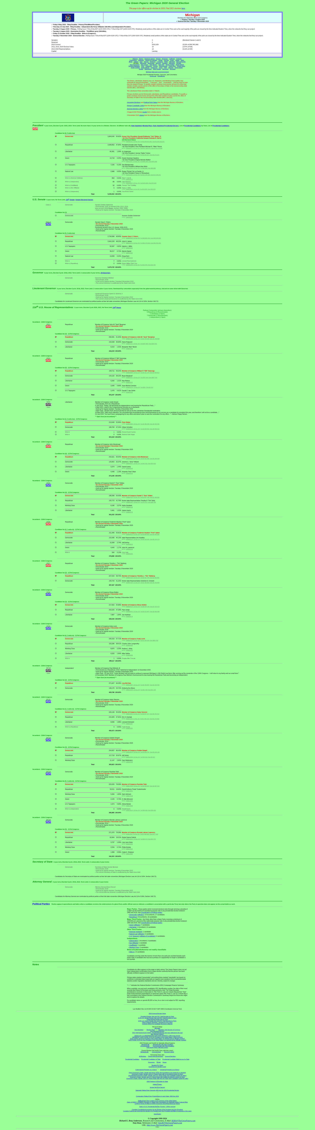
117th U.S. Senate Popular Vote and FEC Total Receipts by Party (157, 1018)
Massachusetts (181, 61)
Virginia (141, 69)
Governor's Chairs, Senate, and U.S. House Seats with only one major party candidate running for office (157, 1078)
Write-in (131, 952)
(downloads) (157, 1114)
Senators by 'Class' (157, 1065)
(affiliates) (140, 915)
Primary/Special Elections (155, 1056)
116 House (117, 307)
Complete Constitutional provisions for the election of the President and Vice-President (157, 1109)
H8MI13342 (129, 801)
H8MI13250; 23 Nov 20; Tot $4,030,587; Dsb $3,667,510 (142, 786)
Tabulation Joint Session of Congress (169, 1029)
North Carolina (170, 64)
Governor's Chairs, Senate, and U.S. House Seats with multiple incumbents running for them (157, 1077)
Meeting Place (147, 126)
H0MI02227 (129, 382)
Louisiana (160, 61)
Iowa (141, 61)
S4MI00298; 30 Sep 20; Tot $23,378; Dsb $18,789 (141, 265)
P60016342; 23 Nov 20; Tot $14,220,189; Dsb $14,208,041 (143, 175)
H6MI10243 (129, 844)
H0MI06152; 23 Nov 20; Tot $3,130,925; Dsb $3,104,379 (142, 539)
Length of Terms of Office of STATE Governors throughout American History (157, 1103)
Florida (160, 60)
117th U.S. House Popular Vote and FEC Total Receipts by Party (157, 1021)
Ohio (142, 66)
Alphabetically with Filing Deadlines (163, 1044)
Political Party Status (150, 102)
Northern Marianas (134, 66)
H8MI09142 (129, 650)
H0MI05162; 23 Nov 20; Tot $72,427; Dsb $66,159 (141, 502)
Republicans (161, 76)
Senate (159, 1062)
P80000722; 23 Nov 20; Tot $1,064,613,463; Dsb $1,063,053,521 (145, 141)
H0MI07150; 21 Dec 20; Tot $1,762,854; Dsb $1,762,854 (142, 582)
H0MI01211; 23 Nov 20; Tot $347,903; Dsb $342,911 (141, 343)
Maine (166, 61)
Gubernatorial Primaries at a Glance (146, 1069)
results (144, 112)
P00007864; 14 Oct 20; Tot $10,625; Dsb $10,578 (140, 189)
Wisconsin (165, 69)
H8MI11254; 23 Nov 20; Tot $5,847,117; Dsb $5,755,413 (142, 714)
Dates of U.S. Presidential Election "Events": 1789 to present (157, 1106)
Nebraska (172, 63)
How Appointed (136, 126)
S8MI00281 (129, 217)
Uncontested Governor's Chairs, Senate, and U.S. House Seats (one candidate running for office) (157, 1075)
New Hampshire (134, 64)
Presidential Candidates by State (151, 1059)
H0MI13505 (129, 805)
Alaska (141, 58)
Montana (164, 63)
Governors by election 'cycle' (157, 1066)
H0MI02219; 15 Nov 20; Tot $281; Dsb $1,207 (139, 387)
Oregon (155, 66)
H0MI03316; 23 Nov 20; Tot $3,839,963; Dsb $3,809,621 (142, 429)
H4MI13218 (129, 796)
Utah (165, 67)
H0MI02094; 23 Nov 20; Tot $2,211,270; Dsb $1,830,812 (142, 372)
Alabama (135, 58)
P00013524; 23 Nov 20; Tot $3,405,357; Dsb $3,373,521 (142, 155)
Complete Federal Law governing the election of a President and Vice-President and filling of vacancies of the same (157, 1111)
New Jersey (144, 64)
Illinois (130, 61)
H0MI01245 (129, 348)
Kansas (146, 61)
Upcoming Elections (133, 102)
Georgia (166, 60)
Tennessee (154, 67)
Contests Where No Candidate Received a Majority (157, 1024)
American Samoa (149, 58)
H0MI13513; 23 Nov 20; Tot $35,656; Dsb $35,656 (141, 810)
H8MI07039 (129, 762)
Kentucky (153, 61)
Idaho (182, 60)
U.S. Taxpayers (134, 936)
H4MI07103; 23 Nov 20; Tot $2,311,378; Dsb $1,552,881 (142, 577)
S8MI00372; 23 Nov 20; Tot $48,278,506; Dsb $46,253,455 (143, 243)
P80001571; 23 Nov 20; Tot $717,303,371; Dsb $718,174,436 (144, 148)
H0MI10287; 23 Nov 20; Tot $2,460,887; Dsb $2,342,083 (142, 685)
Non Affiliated (133, 943)
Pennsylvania (163, 66)
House (164, 1062)
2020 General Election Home (157, 1013)
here (183, 8)
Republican (133, 917)
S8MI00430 (129, 253)
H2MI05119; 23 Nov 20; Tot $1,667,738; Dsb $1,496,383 (142, 497)
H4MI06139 (129, 549)
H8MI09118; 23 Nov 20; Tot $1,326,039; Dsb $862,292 (142, 640)
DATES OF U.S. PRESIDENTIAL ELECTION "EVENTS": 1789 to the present (157, 1035)
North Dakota (180, 64)
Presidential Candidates (192, 126)
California (172, 58)
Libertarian (133, 927)
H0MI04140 (129, 468)
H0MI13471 (129, 791)
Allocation (157, 1028)
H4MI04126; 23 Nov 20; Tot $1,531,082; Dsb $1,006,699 (142, 458)
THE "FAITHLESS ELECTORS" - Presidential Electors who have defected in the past (157, 1032)
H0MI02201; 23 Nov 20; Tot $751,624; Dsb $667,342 (141, 377)
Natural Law (133, 934)
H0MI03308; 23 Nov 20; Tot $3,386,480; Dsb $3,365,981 (142, 424)
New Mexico (153, 64)
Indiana (136, 61)
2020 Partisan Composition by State (157, 1081)
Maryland (172, 61)
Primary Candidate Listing (135, 106)
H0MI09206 (129, 655)
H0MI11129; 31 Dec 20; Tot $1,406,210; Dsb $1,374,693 (142, 719)
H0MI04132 (129, 473)
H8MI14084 (129, 854)
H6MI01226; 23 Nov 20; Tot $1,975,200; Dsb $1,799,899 (142, 339)
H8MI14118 (129, 849)
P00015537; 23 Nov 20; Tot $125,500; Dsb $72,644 (141, 183)
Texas (161, 67)
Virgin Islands (179, 67)
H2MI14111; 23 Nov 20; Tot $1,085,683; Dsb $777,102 (142, 834)
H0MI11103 (129, 728)
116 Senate (70, 200)
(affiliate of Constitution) (148, 936)
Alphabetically (145, 1044)
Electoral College (169, 1052)
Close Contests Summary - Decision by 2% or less (157, 1022)
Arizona (158, 58)
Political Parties (41, 904)
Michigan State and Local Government (157, 72)
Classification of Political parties (151, 912)
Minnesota (143, 63)
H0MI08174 (129, 616)
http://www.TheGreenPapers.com (160, 1125)
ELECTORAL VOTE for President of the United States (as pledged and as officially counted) (157, 1038)
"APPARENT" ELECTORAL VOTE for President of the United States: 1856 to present (157, 1037)
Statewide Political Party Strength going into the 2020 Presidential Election (157, 1090)
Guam (172, 60)
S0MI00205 (129, 248)
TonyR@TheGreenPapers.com (170, 1123)
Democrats (153, 76)
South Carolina (135, 67)
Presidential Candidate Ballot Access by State (175, 1059)
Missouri (158, 63)
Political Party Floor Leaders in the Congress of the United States (157, 1100)
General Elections (170, 1056)
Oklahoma (149, 66)
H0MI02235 (129, 392)
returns (141, 115)
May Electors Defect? (157, 1034)
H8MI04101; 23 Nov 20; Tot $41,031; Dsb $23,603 (141, 463)
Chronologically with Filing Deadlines (163, 1046)
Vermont (170, 67)
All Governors (105, 273)
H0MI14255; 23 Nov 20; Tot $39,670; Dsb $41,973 (141, 839)
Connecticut (133, 60)
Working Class (134, 947)
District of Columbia (151, 60)
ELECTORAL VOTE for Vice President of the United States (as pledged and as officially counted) (157, 1040)
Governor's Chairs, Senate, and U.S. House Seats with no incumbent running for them (157, 1074)
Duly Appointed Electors (157, 1031)
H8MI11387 (129, 723)
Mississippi (151, 63)
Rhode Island (181, 66)
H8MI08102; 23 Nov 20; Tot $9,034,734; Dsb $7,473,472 (142, 606)
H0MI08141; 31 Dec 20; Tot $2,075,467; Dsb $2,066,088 (142, 611)
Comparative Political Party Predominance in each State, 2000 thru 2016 (157, 1096)
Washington (148, 69)
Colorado (179, 58)
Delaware (141, 60)
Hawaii (177, 60)
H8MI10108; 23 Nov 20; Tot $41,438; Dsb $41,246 (141, 690)
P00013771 (129, 179)
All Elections (142, 1056)
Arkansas (165, 58)
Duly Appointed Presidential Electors (166, 126)
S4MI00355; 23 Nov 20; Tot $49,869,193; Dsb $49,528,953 (143, 238)
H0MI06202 (129, 554)
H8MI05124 (129, 507)
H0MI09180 (129, 645)
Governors (151, 1062)
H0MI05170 (129, 512)
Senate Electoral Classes (84, 200)
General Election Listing (135, 109)
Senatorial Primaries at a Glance (169, 1069)
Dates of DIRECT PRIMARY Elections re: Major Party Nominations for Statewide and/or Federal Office (157, 1102)
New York (161, 64)
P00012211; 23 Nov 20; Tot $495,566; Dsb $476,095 (141, 161)
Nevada (178, 63)
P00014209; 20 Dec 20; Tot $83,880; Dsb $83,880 (141, 168)
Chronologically (145, 1046)
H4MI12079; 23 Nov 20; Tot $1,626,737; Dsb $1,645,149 (142, 752)
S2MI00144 (129, 258)
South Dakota (145, 67)
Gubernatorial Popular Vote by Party (157, 1019)
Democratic (133, 915)
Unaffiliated (133, 945)
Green (131, 925)
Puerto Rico (172, 66)
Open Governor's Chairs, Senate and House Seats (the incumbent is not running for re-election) (157, 1072)
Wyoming (172, 69)
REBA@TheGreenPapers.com (183, 1121)
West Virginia (157, 69)
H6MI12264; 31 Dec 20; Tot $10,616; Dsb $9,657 (140, 757)
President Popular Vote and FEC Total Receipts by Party (157, 1016)
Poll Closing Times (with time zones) (157, 1047)
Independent (133, 941)
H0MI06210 (129, 544)
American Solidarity (135, 932)
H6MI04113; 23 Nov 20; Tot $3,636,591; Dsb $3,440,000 (142, 534)
